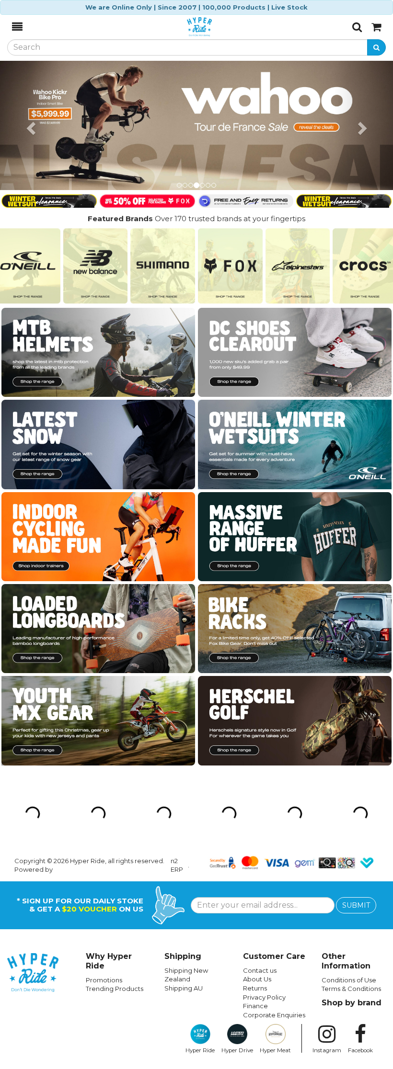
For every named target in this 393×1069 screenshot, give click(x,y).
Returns (255, 859)
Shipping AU (183, 859)
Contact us (260, 841)
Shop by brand (351, 873)
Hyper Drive (237, 921)
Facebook (360, 921)
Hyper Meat (275, 921)
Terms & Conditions (351, 859)
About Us (257, 850)
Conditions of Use (349, 851)
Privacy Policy (264, 868)
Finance (255, 876)
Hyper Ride (200, 921)
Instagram (326, 921)
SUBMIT (356, 776)
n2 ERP (177, 736)
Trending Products (114, 859)
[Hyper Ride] (187, 26)
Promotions (104, 851)
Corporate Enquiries (274, 885)
